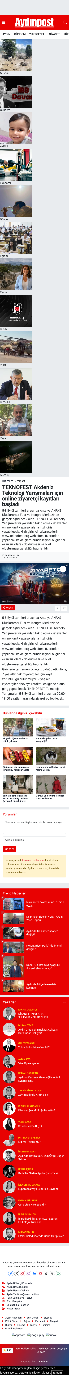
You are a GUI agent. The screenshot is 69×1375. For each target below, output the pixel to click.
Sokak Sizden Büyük (30, 1126)
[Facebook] (10, 1273)
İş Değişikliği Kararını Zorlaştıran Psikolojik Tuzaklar (37, 1220)
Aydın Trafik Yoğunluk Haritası (23, 1294)
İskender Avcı (26, 1151)
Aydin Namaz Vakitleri (18, 1290)
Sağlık (26, 1321)
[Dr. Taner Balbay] (9, 1139)
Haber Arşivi (13, 1308)
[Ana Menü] (3, 22)
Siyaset (48, 1317)
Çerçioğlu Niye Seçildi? (32, 1204)
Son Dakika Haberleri (18, 1304)
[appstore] (19, 1335)
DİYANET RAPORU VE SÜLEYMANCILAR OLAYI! (33, 1015)
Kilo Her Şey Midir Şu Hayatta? (36, 1110)
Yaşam (21, 481)
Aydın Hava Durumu (17, 1286)
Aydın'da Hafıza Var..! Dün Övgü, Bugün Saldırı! (41, 1157)
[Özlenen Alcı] (9, 1045)
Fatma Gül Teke (27, 1200)
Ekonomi (40, 1321)
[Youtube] (40, 1273)
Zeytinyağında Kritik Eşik (33, 1094)
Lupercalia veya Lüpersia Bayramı (38, 1188)
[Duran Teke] (9, 1029)
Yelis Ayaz (24, 1122)
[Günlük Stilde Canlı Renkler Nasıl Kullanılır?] (51, 784)
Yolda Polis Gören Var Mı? (34, 1047)
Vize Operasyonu (28, 1063)
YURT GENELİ (37, 34)
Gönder (9, 849)
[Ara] (65, 22)
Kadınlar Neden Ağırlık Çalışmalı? (38, 1173)
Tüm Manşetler (15, 1301)
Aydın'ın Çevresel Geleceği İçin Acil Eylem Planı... (39, 1079)
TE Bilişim (42, 1361)
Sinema (21, 1325)
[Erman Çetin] (9, 1233)
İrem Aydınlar (27, 1214)
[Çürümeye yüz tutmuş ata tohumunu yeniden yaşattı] (18, 755)
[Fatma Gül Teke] (9, 1202)
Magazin (54, 1321)
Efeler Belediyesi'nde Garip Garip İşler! (41, 1236)
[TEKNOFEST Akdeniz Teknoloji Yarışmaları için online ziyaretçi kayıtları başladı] (34, 583)
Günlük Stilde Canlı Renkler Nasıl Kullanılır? (50, 797)
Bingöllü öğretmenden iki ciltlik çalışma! (15, 739)
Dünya (8, 1325)
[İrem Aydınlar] (9, 1218)
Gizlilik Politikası (14, 1328)
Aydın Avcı (24, 1059)
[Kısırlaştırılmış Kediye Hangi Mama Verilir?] (51, 755)
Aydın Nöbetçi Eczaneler (20, 1283)
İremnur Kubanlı (29, 1106)
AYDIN (6, 34)
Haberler (7, 481)
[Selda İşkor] (9, 1171)
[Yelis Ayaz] (9, 1123)
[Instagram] (28, 1273)
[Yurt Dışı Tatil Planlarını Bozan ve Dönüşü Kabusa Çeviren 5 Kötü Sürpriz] (18, 784)
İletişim (46, 1325)
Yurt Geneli (33, 1317)
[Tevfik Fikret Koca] (9, 1092)
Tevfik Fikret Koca (30, 1090)
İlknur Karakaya (29, 1184)
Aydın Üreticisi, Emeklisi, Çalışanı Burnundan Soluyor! (38, 1031)
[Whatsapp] (58, 1273)
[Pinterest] (22, 1273)
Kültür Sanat (11, 1321)
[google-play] (36, 1335)
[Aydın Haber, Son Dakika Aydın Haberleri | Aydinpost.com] (34, 23)
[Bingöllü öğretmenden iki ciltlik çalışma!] (18, 727)
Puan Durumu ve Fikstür (19, 1297)
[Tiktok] (46, 1273)
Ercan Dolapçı (27, 1009)
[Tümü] (64, 1002)
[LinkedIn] (34, 1273)
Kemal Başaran (28, 1073)
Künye (33, 1325)
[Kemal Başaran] (9, 1076)
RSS (8, 1350)
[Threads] (52, 1273)
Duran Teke (25, 1025)
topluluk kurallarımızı (33, 860)
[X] (16, 1273)
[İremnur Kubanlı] (9, 1108)
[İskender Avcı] (9, 1155)
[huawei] (52, 1335)
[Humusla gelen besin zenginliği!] (51, 727)
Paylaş (9, 607)
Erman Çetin (26, 1231)
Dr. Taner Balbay (29, 1137)
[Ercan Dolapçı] (9, 1013)
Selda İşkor (25, 1169)
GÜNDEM (20, 34)
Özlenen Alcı (26, 1043)
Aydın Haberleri (13, 1317)
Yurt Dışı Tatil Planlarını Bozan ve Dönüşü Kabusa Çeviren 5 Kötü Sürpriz (15, 798)
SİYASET (54, 34)
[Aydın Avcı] (9, 1061)
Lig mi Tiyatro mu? (29, 1141)
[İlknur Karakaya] (9, 1186)
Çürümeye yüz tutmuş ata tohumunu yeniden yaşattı (16, 768)
